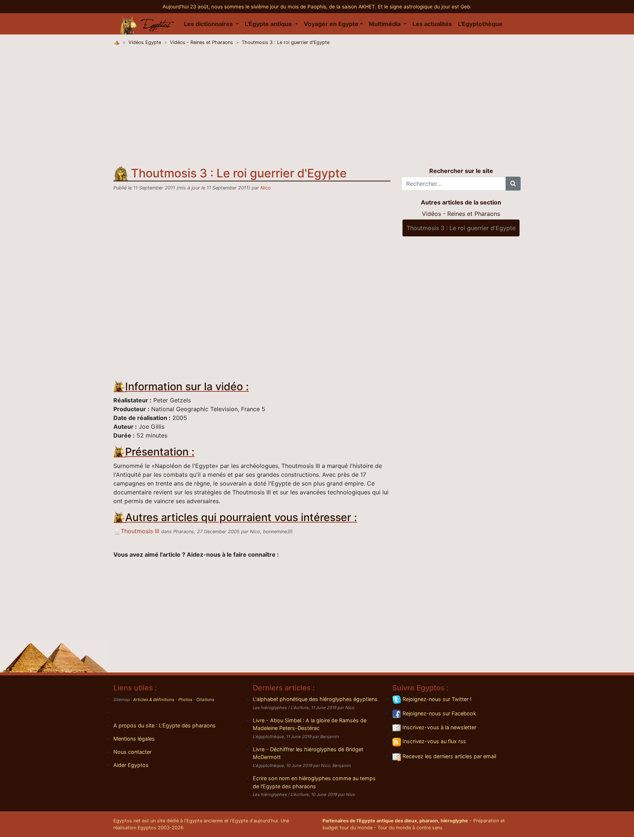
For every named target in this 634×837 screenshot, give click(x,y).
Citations (205, 699)
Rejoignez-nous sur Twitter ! (436, 699)
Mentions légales (134, 738)
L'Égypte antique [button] (269, 23)
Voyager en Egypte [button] (331, 23)
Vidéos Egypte (144, 42)
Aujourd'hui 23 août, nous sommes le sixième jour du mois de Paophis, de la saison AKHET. (270, 7)
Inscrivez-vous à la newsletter (438, 727)
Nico (265, 188)
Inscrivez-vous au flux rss (433, 741)
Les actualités (432, 23)
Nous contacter (132, 752)
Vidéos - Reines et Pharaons (201, 42)
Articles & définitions (153, 699)
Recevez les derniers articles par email (448, 756)
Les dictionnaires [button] (209, 23)
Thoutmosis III (140, 531)
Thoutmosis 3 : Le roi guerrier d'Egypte (285, 42)
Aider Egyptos (131, 765)
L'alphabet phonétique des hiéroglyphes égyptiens (315, 699)
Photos (185, 699)
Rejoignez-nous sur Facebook (438, 713)
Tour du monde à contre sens (410, 827)
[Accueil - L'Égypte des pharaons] (147, 23)
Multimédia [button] (385, 23)
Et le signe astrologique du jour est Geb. (424, 7)
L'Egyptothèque (480, 23)
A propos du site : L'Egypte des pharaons (164, 725)
